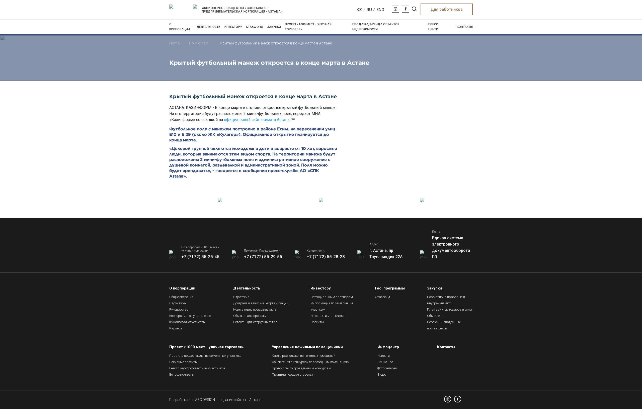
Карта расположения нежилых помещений (303, 356)
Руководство (178, 309)
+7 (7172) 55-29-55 (263, 256)
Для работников (447, 9)
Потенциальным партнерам (331, 297)
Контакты (465, 27)
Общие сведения (181, 297)
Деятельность (208, 27)
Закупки (274, 27)
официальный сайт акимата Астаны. (257, 119)
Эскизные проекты (183, 362)
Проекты (317, 322)
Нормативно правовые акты (255, 309)
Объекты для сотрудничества (255, 322)
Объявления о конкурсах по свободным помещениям (310, 362)
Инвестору (233, 27)
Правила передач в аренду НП (294, 374)
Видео (381, 374)
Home (174, 43)
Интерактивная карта (327, 316)
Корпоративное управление (190, 316)
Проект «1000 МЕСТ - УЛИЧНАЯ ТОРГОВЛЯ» (308, 27)
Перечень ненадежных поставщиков (443, 325)
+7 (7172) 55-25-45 (200, 256)
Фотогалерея (387, 368)
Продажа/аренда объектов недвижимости (375, 27)
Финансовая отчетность (187, 322)
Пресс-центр (433, 27)
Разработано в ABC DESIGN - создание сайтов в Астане (215, 400)
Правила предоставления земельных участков (205, 356)
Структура (177, 303)
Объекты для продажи (250, 316)
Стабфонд (254, 27)
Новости (383, 356)
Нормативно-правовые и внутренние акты (446, 300)
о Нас (385, 362)
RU (369, 9)
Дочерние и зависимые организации (260, 303)
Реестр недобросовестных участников (197, 368)
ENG (380, 9)
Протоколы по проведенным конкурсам (301, 368)
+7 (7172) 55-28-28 (326, 256)
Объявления (436, 316)
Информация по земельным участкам (331, 306)
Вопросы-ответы (181, 374)
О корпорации (179, 27)
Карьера (176, 328)
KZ (359, 9)
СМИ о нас (198, 43)
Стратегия (241, 297)
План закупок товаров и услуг (450, 309)
